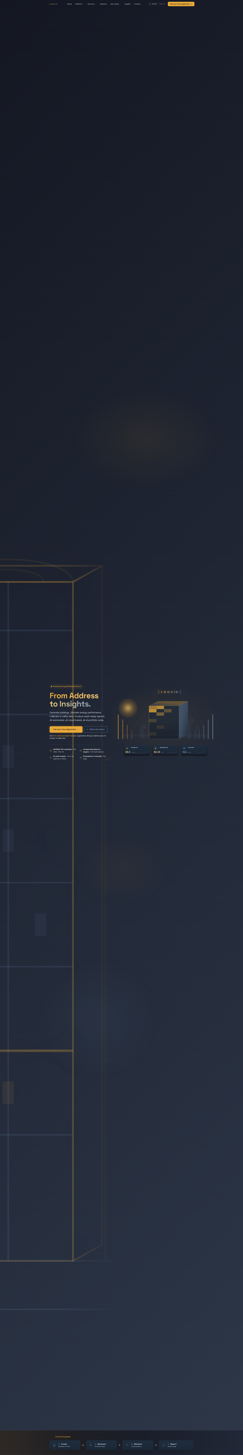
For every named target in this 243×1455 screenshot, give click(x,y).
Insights (128, 4)
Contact (137, 4)
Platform (78, 4)
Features (103, 4)
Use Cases (114, 4)
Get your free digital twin (180, 4)
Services (91, 4)
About (69, 4)
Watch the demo (97, 729)
